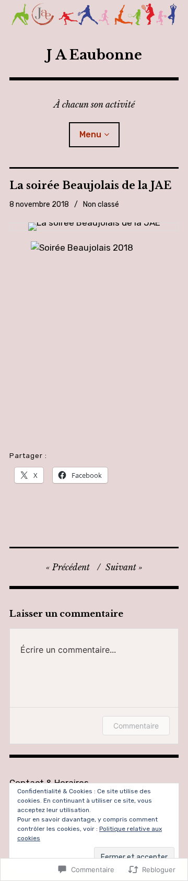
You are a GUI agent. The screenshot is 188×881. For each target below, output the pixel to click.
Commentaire (136, 725)
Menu (90, 134)
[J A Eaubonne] (94, 16)
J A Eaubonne (94, 55)
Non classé (101, 204)
